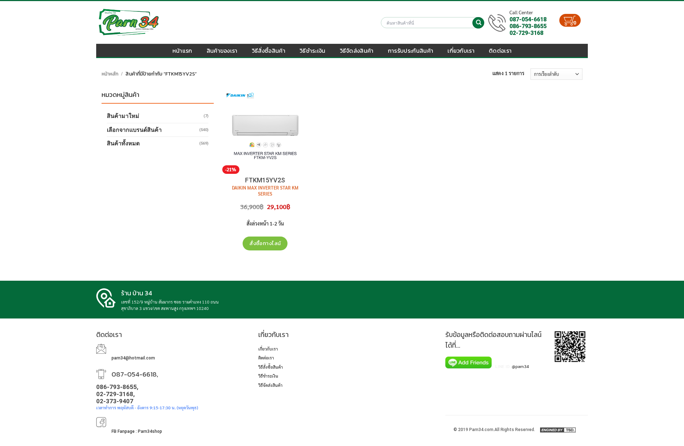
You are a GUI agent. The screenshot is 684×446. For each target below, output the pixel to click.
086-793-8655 (527, 26)
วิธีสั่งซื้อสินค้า (268, 50)
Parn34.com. (481, 429)
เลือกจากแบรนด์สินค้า (134, 129)
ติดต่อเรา (500, 50)
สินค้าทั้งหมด (123, 143)
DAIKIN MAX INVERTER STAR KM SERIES (265, 191)
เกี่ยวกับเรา (461, 50)
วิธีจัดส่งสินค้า (357, 50)
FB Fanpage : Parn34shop (137, 431)
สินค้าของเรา (222, 50)
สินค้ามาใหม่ (123, 116)
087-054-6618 (527, 19)
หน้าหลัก (110, 74)
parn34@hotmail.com (133, 358)
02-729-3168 (526, 33)
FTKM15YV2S (265, 180)
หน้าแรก (182, 50)
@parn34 (520, 366)
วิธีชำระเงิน (313, 50)
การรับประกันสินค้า (410, 50)
